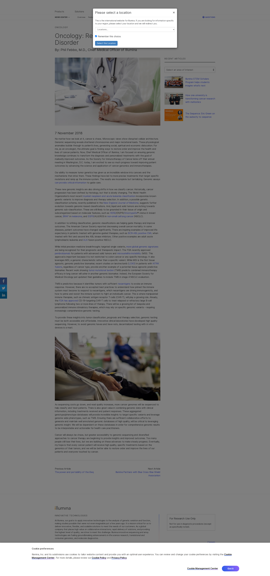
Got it (231, 568)
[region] (135, 559)
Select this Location (106, 43)
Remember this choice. (109, 36)
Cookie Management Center (202, 568)
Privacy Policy (119, 557)
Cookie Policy (99, 557)
